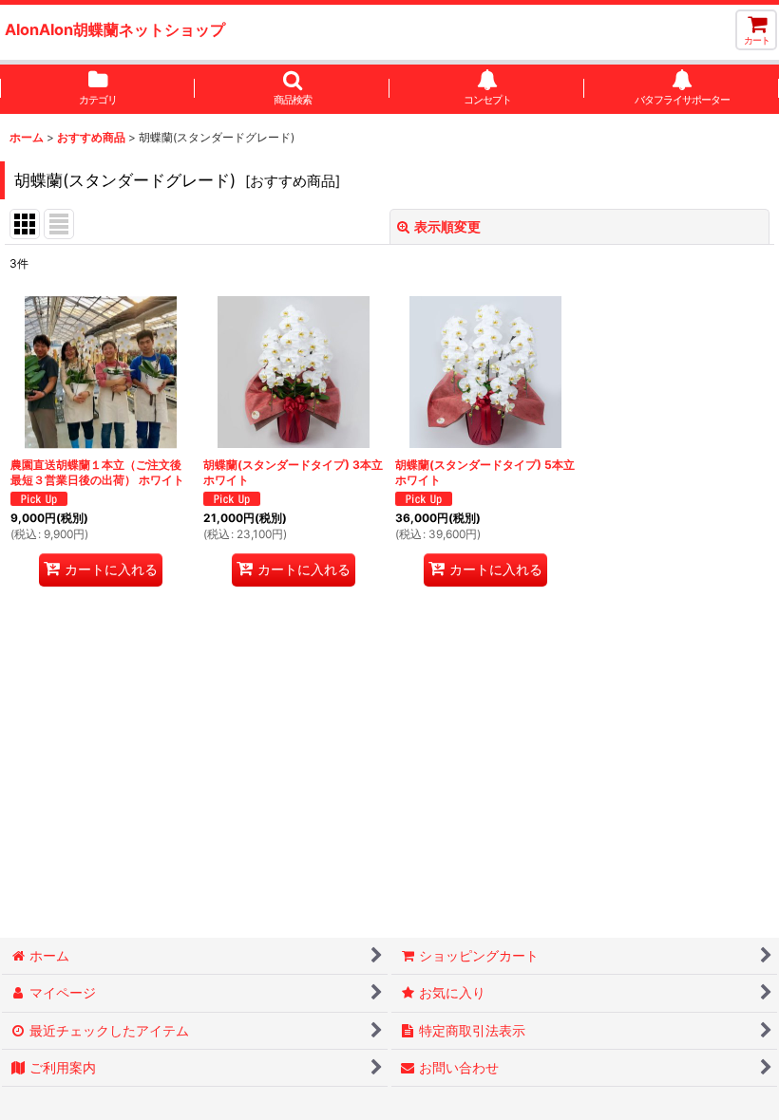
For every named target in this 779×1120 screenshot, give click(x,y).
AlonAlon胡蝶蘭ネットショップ (115, 29)
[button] (292, 89)
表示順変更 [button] (447, 226)
